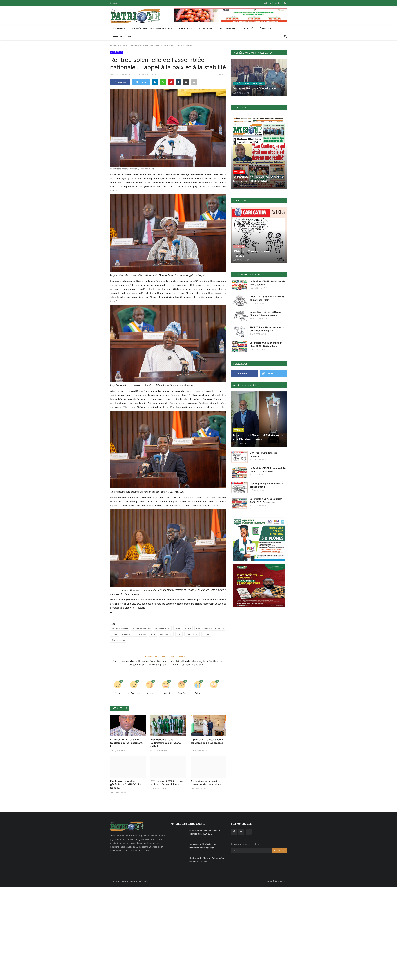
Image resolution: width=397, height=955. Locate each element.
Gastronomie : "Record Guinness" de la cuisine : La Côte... (207, 860)
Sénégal (206, 634)
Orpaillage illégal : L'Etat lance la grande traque (266, 485)
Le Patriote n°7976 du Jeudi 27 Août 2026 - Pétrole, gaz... (266, 500)
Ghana (114, 634)
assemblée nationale (142, 628)
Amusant (166, 693)
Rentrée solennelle (120, 628)
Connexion (264, 3)
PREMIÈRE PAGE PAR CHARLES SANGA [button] (152, 28)
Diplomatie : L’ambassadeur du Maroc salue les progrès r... (207, 743)
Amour (150, 693)
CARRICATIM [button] (186, 28)
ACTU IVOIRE (123, 45)
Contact (113, 3)
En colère (182, 693)
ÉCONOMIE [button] (265, 28)
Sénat (177, 628)
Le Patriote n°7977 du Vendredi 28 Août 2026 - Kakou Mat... (268, 470)
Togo (179, 634)
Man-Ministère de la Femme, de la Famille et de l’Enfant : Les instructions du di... (197, 663)
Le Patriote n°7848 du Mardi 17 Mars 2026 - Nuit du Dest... (266, 344)
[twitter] (241, 832)
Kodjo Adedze (166, 634)
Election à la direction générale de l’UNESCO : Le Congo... (125, 784)
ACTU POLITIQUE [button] (228, 28)
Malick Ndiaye (192, 634)
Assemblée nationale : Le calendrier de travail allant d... (208, 782)
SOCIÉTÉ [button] (248, 28)
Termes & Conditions (275, 880)
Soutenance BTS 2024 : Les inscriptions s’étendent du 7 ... (204, 846)
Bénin (152, 634)
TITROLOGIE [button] (119, 28)
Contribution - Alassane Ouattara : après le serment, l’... (126, 743)
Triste (197, 693)
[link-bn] (230, 15)
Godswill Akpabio (162, 628)
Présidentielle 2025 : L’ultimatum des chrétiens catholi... (165, 743)
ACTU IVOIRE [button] (206, 28)
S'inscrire (276, 3)
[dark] (285, 3)
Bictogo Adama (118, 640)
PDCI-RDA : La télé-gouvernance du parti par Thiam (267, 298)
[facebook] (234, 832)
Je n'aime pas (134, 693)
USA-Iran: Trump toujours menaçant (263, 454)
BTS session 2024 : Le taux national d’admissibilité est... (167, 782)
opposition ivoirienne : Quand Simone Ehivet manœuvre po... (266, 314)
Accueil (113, 45)
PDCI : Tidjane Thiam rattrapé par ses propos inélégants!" (267, 329)
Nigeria (188, 628)
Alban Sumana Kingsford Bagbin (210, 628)
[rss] (249, 832)
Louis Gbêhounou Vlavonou (134, 634)
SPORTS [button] (117, 36)
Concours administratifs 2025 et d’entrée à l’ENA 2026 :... (205, 832)
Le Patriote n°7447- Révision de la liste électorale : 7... (267, 283)
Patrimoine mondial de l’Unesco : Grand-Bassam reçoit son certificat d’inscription (139, 663)
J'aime (117, 693)
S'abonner (279, 850)
